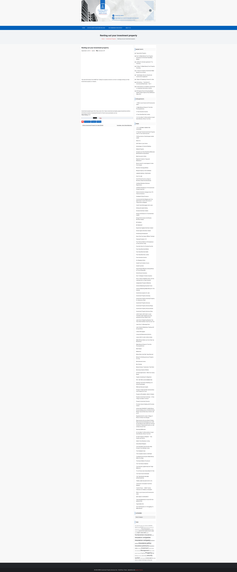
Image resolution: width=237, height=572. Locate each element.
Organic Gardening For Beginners (144, 377)
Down (139, 527)
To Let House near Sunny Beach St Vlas (145, 470)
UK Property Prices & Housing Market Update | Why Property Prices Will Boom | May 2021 (145, 92)
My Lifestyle (139, 364)
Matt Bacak (138, 348)
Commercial (146, 525)
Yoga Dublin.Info (140, 504)
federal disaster (146, 527)
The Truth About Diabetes (142, 463)
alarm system (137, 525)
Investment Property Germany (143, 295)
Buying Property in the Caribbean (143, 170)
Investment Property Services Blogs (144, 305)
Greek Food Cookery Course (142, 263)
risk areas (140, 555)
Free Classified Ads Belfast (142, 249)
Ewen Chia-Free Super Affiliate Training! (145, 236)
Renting (99, 121)
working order (149, 560)
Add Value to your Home (142, 143)
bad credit (140, 525)
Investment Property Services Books (144, 308)
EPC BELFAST (139, 225)
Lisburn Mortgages (140, 331)
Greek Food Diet (140, 265)
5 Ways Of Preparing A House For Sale (145, 79)
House (153, 535)
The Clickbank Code (140, 451)
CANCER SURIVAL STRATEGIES (143, 173)
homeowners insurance (143, 535)
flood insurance (145, 529)
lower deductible (137, 550)
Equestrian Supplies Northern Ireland (144, 228)
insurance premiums (142, 546)
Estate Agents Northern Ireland (96, 27)
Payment (139, 553)
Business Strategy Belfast (142, 167)
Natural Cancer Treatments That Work (145, 367)
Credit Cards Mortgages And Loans (144, 205)
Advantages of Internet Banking (143, 146)
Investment (87, 121)
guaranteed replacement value (146, 530)
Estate (141, 527)
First (140, 529)
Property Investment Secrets (143, 401)
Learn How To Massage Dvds (143, 324)
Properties (143, 553)
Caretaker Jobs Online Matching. (124, 125)
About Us (128, 27)
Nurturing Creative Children (142, 369)
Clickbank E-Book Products (142, 196)
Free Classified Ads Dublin (142, 251)
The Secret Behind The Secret (143, 461)
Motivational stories (141, 361)
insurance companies (143, 537)
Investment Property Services (143, 303)
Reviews (136, 555)
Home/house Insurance (141, 273)
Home (83, 27)
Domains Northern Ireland (142, 210)
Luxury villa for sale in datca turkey (144, 337)
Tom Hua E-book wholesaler (142, 473)
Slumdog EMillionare (141, 429)
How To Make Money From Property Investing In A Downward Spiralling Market (144, 57)
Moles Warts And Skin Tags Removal (144, 354)
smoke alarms (149, 558)
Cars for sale (139, 176)
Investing (139, 548)
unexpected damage (142, 560)
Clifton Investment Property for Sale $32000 (92, 125)
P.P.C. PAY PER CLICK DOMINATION (144, 379)
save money (144, 555)
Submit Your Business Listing (143, 441)
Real (153, 553)
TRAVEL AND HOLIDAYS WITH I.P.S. (144, 480)
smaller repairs (142, 558)
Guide (136, 532)
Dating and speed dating (142, 208)
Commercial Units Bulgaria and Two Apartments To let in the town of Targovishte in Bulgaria (144, 201)
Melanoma (138, 351)
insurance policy (144, 543)
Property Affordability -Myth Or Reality (145, 394)
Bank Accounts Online (141, 156)
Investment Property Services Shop (144, 311)
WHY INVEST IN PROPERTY (142, 496)
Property (94, 121)
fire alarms (150, 527)
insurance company (142, 540)
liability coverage (151, 548)
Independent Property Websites (143, 283)
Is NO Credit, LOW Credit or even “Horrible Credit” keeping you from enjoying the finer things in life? (144, 315)
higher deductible (141, 532)
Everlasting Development (142, 233)
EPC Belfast (139, 222)
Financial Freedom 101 (141, 239)
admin (93, 50)
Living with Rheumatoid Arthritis (143, 334)
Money (150, 550)
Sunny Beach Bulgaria (141, 443)
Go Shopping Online (140, 260)
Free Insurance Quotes (142, 111)
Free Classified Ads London (143, 114)
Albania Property (140, 149)
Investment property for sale (143, 293)
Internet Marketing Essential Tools (144, 285)
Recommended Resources (115, 27)
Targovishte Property (141, 53)
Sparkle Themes (139, 570)
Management (145, 550)
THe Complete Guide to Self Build (144, 453)
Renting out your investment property (95, 48)
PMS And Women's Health (142, 387)
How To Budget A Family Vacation (144, 275)
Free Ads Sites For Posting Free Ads (144, 246)
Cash (143, 525)
